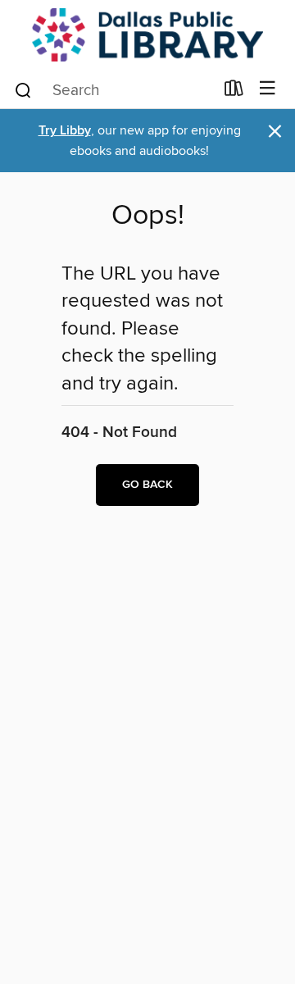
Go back (147, 484)
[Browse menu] (267, 89)
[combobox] (113, 90)
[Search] (23, 89)
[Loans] (234, 92)
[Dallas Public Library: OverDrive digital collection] (147, 34)
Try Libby (65, 130)
